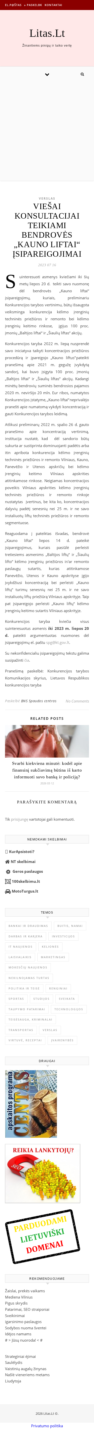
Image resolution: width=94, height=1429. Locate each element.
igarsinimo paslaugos (23, 1321)
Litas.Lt (47, 33)
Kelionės (50, 946)
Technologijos (68, 1009)
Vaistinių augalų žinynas (25, 1368)
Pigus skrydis (16, 1303)
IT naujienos (21, 946)
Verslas (47, 198)
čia (26, 660)
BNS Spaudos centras (39, 700)
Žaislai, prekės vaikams (25, 1290)
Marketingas (53, 957)
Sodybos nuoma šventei (25, 1327)
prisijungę (19, 819)
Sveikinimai (15, 1315)
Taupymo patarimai (27, 1009)
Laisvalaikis (20, 957)
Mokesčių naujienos (28, 967)
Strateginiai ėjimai (20, 1356)
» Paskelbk (33, 5)
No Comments (77, 700)
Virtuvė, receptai (25, 1040)
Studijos (41, 999)
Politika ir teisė (24, 988)
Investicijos (63, 936)
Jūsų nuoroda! (24, 1340)
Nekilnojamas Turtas (29, 978)
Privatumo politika (47, 1425)
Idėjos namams (18, 1333)
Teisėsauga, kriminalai (30, 1019)
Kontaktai (53, 5)
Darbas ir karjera (26, 936)
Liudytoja (13, 1380)
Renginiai (58, 988)
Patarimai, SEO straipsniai (27, 1309)
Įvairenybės (62, 1040)
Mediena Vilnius (19, 1297)
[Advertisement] (47, 131)
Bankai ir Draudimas (28, 926)
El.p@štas (13, 5)
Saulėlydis (13, 1362)
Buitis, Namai (70, 926)
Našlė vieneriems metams (27, 1374)
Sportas (16, 999)
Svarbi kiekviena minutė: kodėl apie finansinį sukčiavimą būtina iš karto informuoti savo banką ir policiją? (47, 770)
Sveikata (67, 999)
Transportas (21, 1030)
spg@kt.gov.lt (57, 642)
